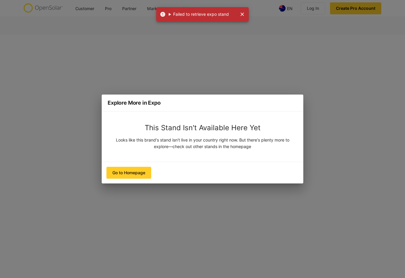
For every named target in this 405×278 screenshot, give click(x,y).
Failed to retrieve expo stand (201, 14)
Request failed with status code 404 (199, 14)
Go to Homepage (128, 172)
